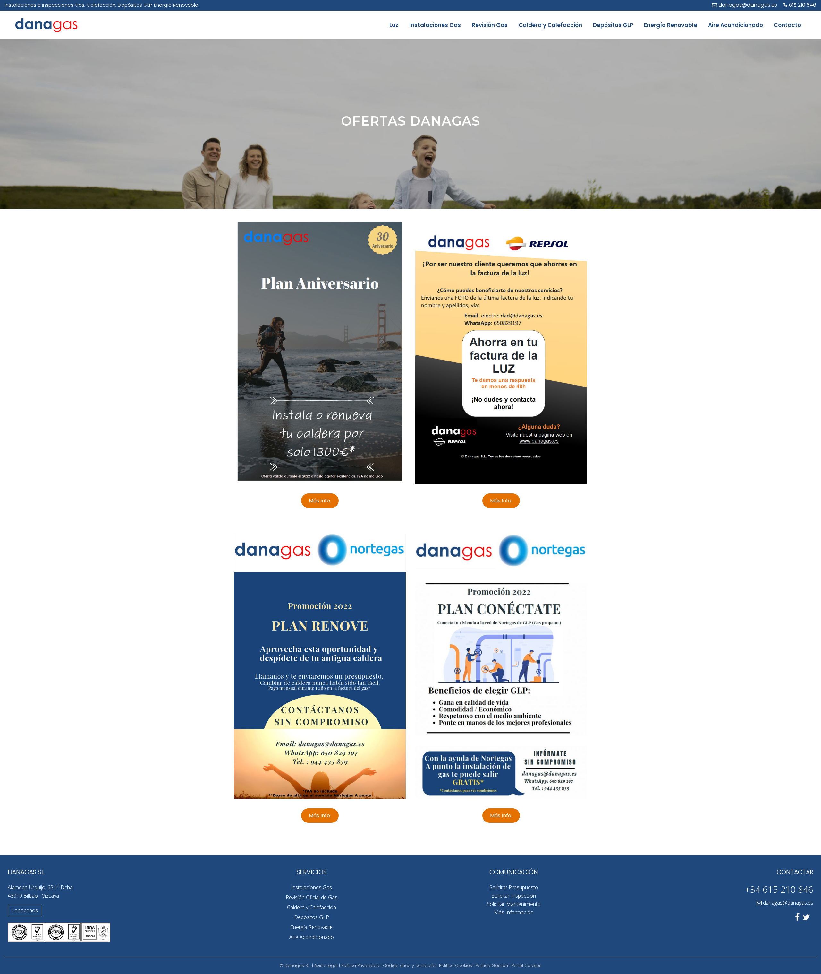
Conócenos (24, 910)
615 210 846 (802, 5)
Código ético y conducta (409, 965)
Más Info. (320, 500)
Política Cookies (455, 965)
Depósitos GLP (311, 917)
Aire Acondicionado (311, 937)
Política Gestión (492, 965)
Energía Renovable (311, 927)
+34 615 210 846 (779, 889)
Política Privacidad (360, 965)
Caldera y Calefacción (311, 907)
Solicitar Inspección (514, 895)
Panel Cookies (526, 965)
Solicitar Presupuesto (513, 887)
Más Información (513, 912)
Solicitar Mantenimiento (514, 904)
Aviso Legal (326, 965)
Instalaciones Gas (311, 887)
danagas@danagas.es (788, 902)
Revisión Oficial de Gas (311, 897)
